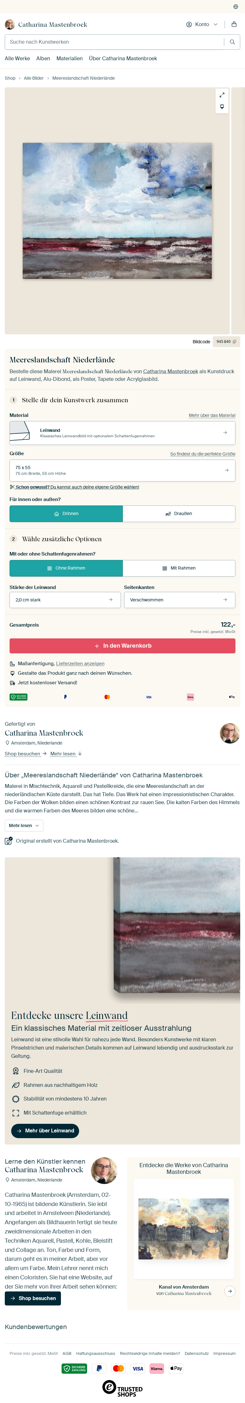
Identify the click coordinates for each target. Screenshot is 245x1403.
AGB (67, 1353)
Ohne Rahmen (70, 568)
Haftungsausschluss (95, 1353)
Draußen (183, 513)
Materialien (69, 58)
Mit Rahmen (183, 568)
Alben (43, 58)
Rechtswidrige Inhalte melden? (150, 1353)
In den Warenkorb (127, 646)
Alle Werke (17, 58)
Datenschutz (197, 1353)
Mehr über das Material (212, 415)
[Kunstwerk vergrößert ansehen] (222, 95)
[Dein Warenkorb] (234, 24)
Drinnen (70, 513)
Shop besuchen (23, 754)
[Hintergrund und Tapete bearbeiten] (222, 106)
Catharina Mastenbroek (52, 24)
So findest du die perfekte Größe (202, 454)
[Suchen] (232, 42)
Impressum (224, 1353)
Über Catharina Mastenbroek (123, 58)
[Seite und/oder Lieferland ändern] (235, 6)
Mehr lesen (63, 754)
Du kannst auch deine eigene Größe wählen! (77, 487)
